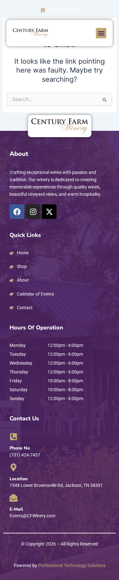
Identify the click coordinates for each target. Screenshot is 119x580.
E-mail (16, 509)
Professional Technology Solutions (72, 565)
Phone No (20, 448)
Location (19, 479)
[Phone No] (13, 437)
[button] (101, 33)
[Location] (13, 467)
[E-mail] (13, 498)
